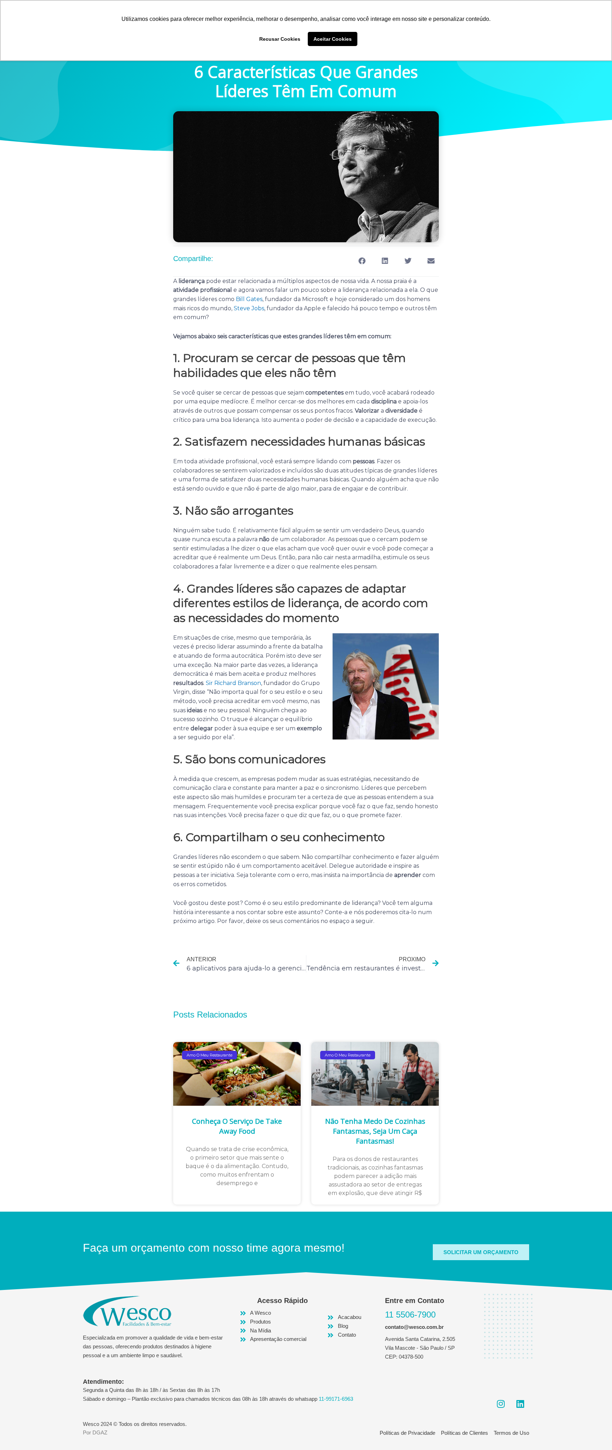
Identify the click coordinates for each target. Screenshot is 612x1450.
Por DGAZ (95, 1432)
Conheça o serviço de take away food (237, 1126)
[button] (362, 261)
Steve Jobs (249, 308)
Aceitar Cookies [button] (332, 39)
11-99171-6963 (336, 1399)
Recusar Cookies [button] (279, 39)
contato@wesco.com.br (414, 1327)
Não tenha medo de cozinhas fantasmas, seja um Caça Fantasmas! (375, 1131)
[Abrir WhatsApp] (594, 1432)
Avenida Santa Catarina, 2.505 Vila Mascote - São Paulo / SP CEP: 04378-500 (420, 1348)
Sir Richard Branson (233, 683)
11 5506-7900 (410, 1314)
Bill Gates (249, 299)
